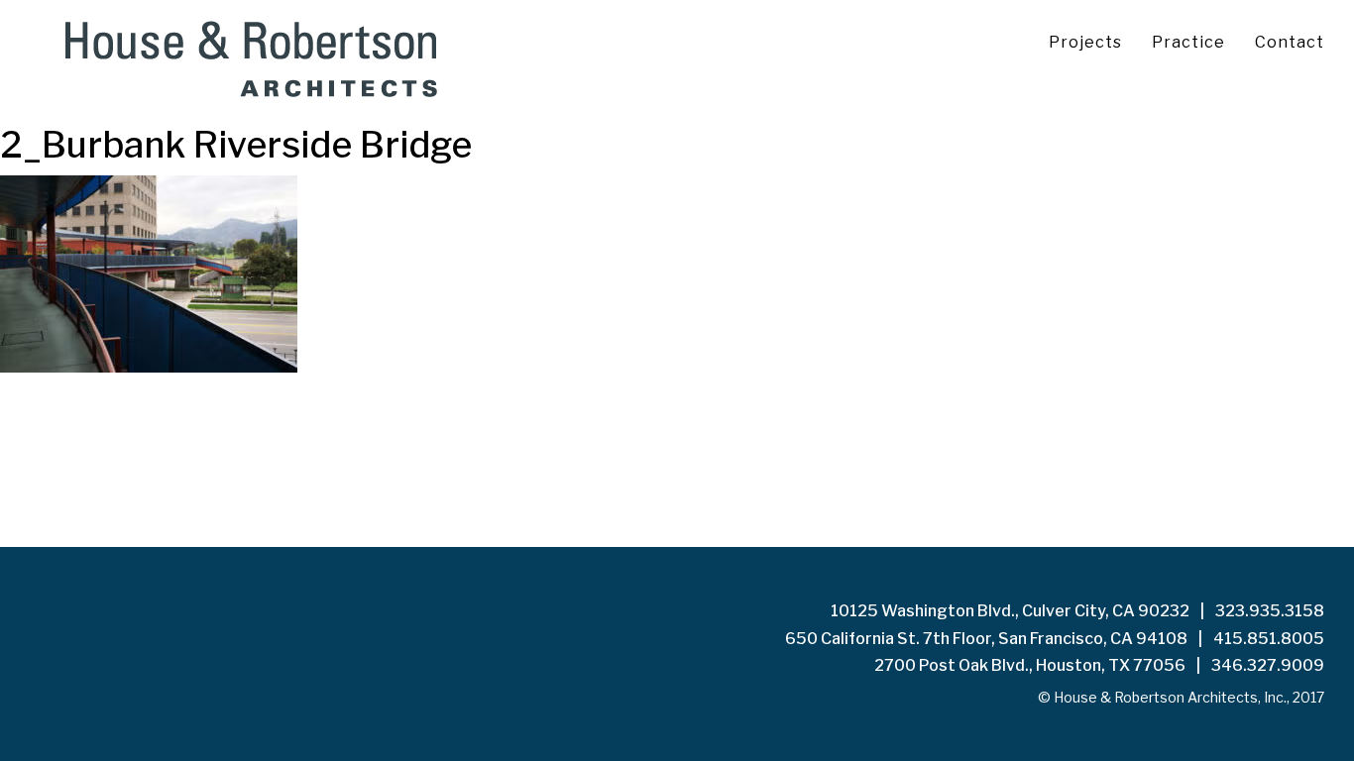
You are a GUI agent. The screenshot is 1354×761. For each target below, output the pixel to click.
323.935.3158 (1269, 610)
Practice (1188, 42)
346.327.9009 (1267, 665)
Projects (1085, 42)
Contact (1289, 42)
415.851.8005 (1268, 638)
